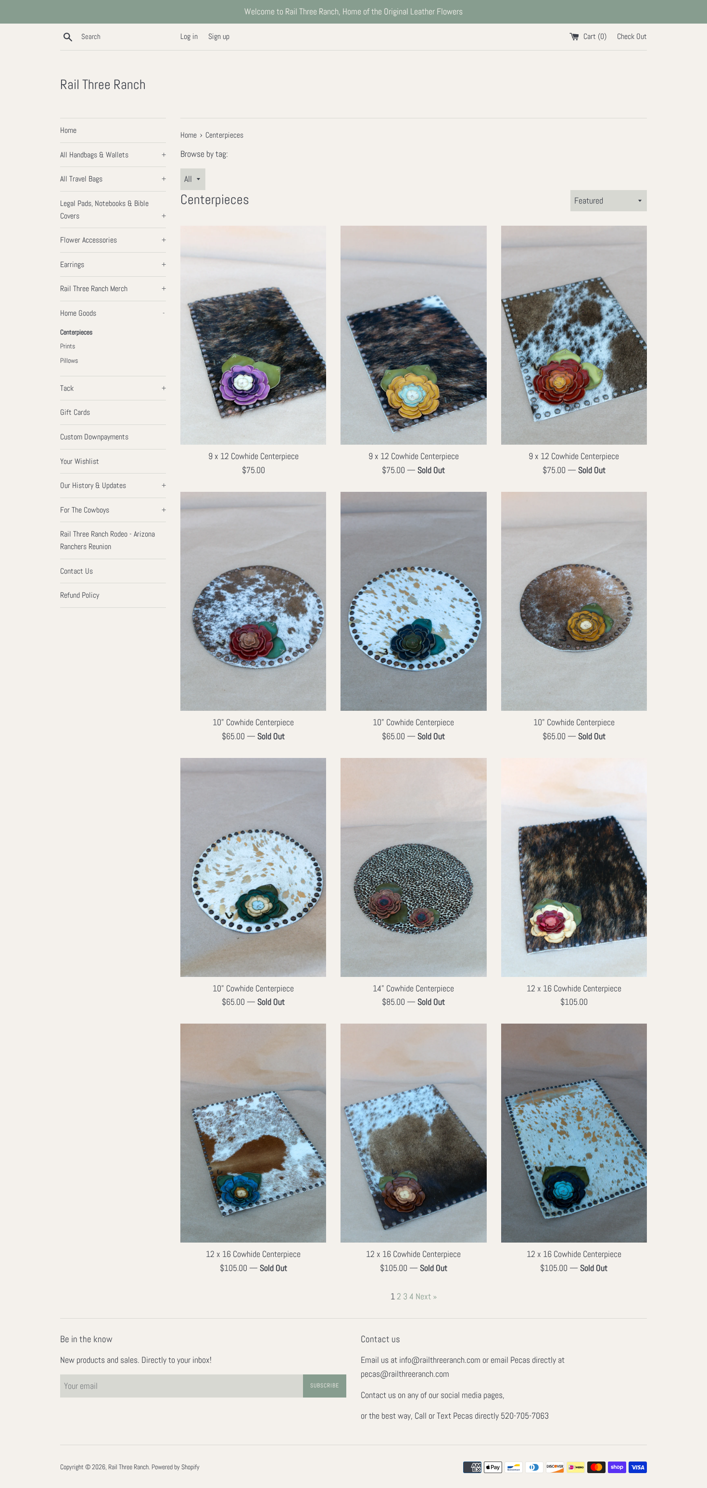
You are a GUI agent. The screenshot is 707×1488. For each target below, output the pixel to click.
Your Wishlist (79, 461)
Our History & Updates (113, 485)
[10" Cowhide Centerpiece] (253, 601)
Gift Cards (75, 412)
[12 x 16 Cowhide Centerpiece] (574, 867)
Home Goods (112, 313)
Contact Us (76, 571)
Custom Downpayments (94, 437)
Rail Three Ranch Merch (113, 288)
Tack (113, 388)
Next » (426, 1296)
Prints (67, 346)
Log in (189, 36)
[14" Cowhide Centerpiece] (413, 867)
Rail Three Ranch (103, 84)
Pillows (69, 361)
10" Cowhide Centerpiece (253, 722)
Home (68, 130)
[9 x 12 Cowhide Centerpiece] (253, 335)
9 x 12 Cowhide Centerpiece (253, 456)
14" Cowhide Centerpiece (413, 988)
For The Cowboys (113, 510)
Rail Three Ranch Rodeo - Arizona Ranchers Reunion (107, 540)
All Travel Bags (113, 179)
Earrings (113, 264)
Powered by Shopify (176, 1466)
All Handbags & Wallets (113, 155)
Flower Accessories (113, 240)
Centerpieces (76, 332)
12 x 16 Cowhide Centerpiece (574, 988)
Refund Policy (79, 595)
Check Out (632, 36)
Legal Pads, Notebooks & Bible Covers (113, 209)
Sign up (218, 36)
